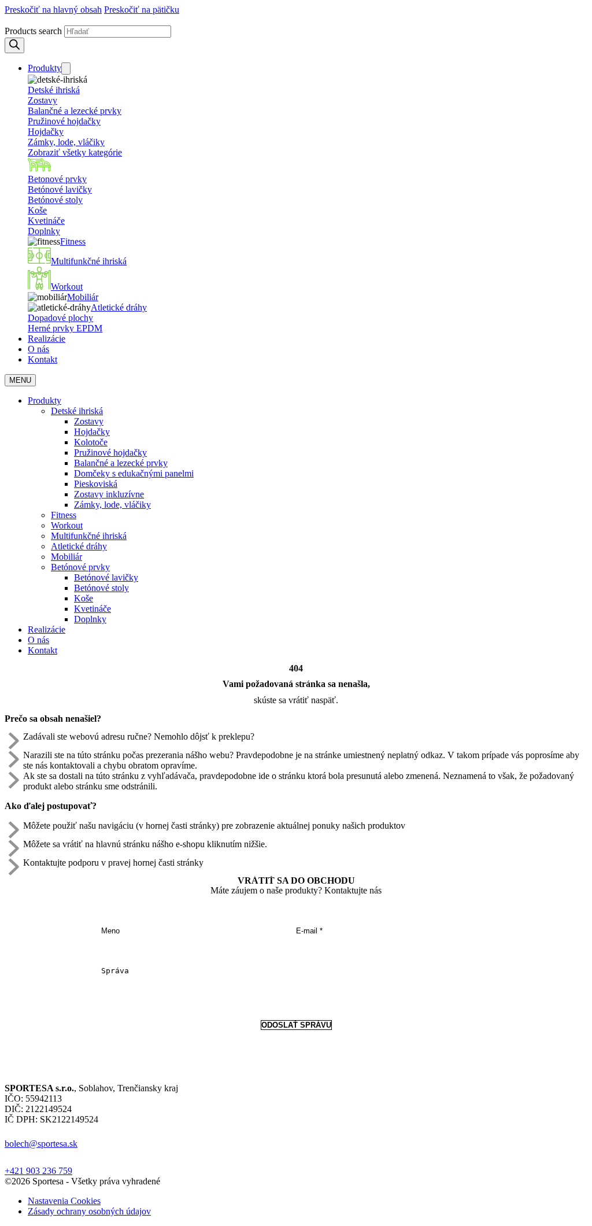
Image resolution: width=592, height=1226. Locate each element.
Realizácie (46, 339)
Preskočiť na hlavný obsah (53, 9)
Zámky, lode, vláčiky (66, 142)
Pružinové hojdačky (64, 121)
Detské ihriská (54, 90)
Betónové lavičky (60, 189)
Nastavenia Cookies (64, 1201)
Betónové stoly (55, 200)
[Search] (14, 45)
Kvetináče (46, 221)
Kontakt (42, 359)
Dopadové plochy (60, 318)
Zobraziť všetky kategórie (75, 152)
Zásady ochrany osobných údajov (89, 1211)
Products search (33, 31)
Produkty (44, 68)
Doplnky (44, 231)
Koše (37, 210)
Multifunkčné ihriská (89, 261)
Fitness (73, 241)
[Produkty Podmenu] (66, 68)
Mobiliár (82, 297)
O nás (38, 349)
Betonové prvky (57, 179)
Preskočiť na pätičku (141, 9)
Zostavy (42, 100)
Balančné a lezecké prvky (74, 111)
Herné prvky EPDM (65, 328)
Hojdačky (46, 131)
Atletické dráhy (119, 307)
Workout (67, 286)
